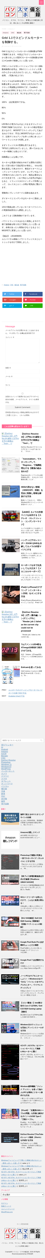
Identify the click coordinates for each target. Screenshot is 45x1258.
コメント (9, 337)
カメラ (4, 774)
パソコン (5, 786)
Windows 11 (6, 764)
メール (9, 376)
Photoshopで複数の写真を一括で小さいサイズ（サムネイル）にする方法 (32, 858)
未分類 (4, 799)
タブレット (6, 781)
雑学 (3, 801)
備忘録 (16, 285)
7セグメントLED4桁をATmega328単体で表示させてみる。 (31, 647)
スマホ (4, 779)
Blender (4, 756)
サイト (7, 385)
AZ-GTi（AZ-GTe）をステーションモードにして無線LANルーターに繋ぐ (32, 1048)
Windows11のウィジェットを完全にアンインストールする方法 (32, 1028)
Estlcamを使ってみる (31, 667)
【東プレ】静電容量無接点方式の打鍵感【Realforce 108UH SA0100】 (32, 879)
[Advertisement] (22, 263)
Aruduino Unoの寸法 (16, 696)
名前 (8, 368)
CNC (11, 285)
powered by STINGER (26, 1254)
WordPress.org (7, 1212)
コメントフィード (8, 1209)
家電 (3, 794)
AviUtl (3, 754)
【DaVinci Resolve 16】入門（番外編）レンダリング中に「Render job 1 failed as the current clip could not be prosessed (31, 621)
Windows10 (6, 767)
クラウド (5, 776)
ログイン (4, 1203)
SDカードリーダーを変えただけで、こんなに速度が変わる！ (32, 900)
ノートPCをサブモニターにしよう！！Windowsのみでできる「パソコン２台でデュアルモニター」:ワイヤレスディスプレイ (32, 982)
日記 (3, 796)
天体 (3, 791)
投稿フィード (6, 1206)
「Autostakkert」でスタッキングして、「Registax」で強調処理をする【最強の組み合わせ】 (31, 465)
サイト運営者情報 (22, 1224)
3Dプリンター (7, 745)
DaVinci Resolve (8, 760)
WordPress (6, 769)
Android (4, 749)
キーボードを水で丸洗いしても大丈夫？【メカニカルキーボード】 (31, 568)
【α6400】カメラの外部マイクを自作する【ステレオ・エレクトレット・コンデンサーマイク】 (32, 518)
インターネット (8, 771)
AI (2, 747)
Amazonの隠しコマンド (30, 832)
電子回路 (23, 285)
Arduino (6, 285)
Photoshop (5, 762)
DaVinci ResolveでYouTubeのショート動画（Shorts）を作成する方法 (31, 1137)
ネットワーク (7, 784)
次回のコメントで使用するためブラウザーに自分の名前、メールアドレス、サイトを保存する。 (22, 399)
